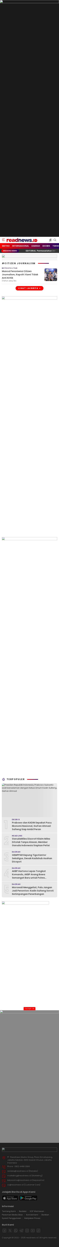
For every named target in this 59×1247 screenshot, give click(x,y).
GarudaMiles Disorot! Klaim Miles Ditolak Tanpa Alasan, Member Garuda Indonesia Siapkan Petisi (31, 842)
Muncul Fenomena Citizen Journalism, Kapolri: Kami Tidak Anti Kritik (20, 274)
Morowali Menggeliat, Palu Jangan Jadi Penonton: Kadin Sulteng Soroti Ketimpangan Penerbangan (33, 891)
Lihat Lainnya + (29, 288)
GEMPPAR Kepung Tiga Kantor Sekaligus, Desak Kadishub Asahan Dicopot (32, 858)
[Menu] (3, 240)
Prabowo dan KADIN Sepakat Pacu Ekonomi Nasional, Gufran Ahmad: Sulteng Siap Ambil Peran (32, 826)
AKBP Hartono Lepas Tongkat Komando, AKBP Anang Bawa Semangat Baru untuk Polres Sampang (29, 876)
